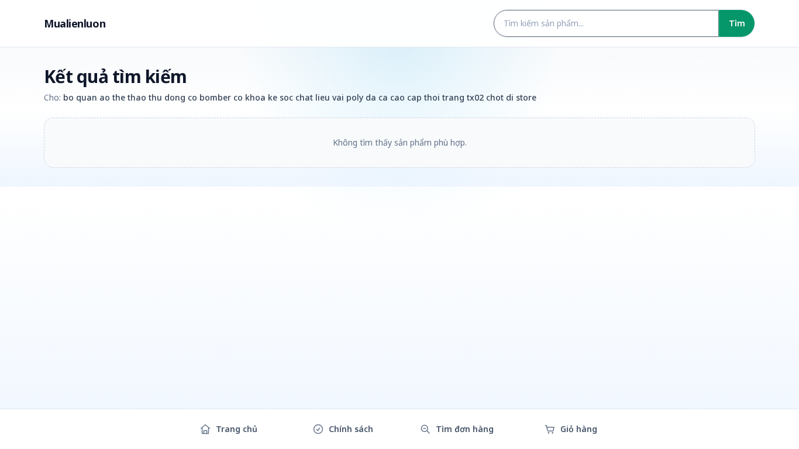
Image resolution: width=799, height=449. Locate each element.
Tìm (737, 23)
